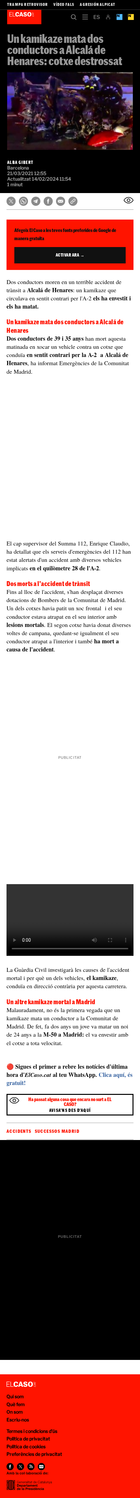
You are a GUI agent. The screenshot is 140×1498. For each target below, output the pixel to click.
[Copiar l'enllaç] (72, 201)
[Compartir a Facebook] (48, 201)
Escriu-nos (18, 1419)
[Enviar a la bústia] (128, 200)
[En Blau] (119, 17)
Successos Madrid (57, 1131)
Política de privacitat (28, 1438)
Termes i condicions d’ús (32, 1431)
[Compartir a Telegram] (35, 201)
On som (15, 1412)
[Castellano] (96, 17)
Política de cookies (26, 1446)
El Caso (24, 17)
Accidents (19, 1131)
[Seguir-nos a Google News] (41, 1466)
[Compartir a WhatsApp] (23, 201)
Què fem (16, 1404)
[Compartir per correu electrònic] (60, 201)
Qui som (15, 1396)
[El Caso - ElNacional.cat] (21, 1384)
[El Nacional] (130, 17)
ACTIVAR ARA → (70, 255)
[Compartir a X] (11, 201)
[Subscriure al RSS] (31, 1466)
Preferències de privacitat (34, 1454)
